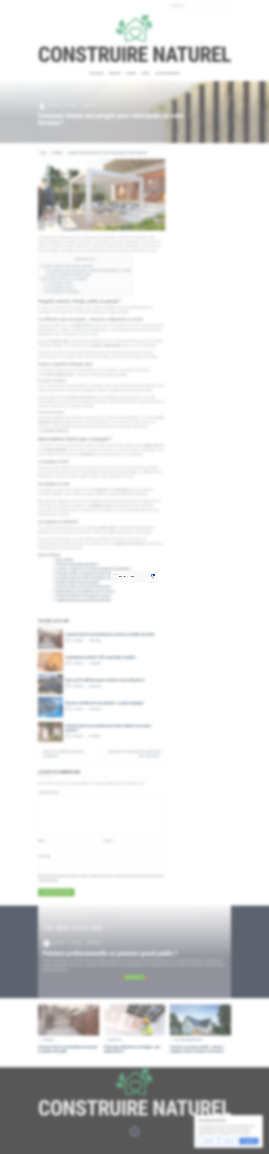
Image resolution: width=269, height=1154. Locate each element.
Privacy (150, 582)
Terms (154, 582)
